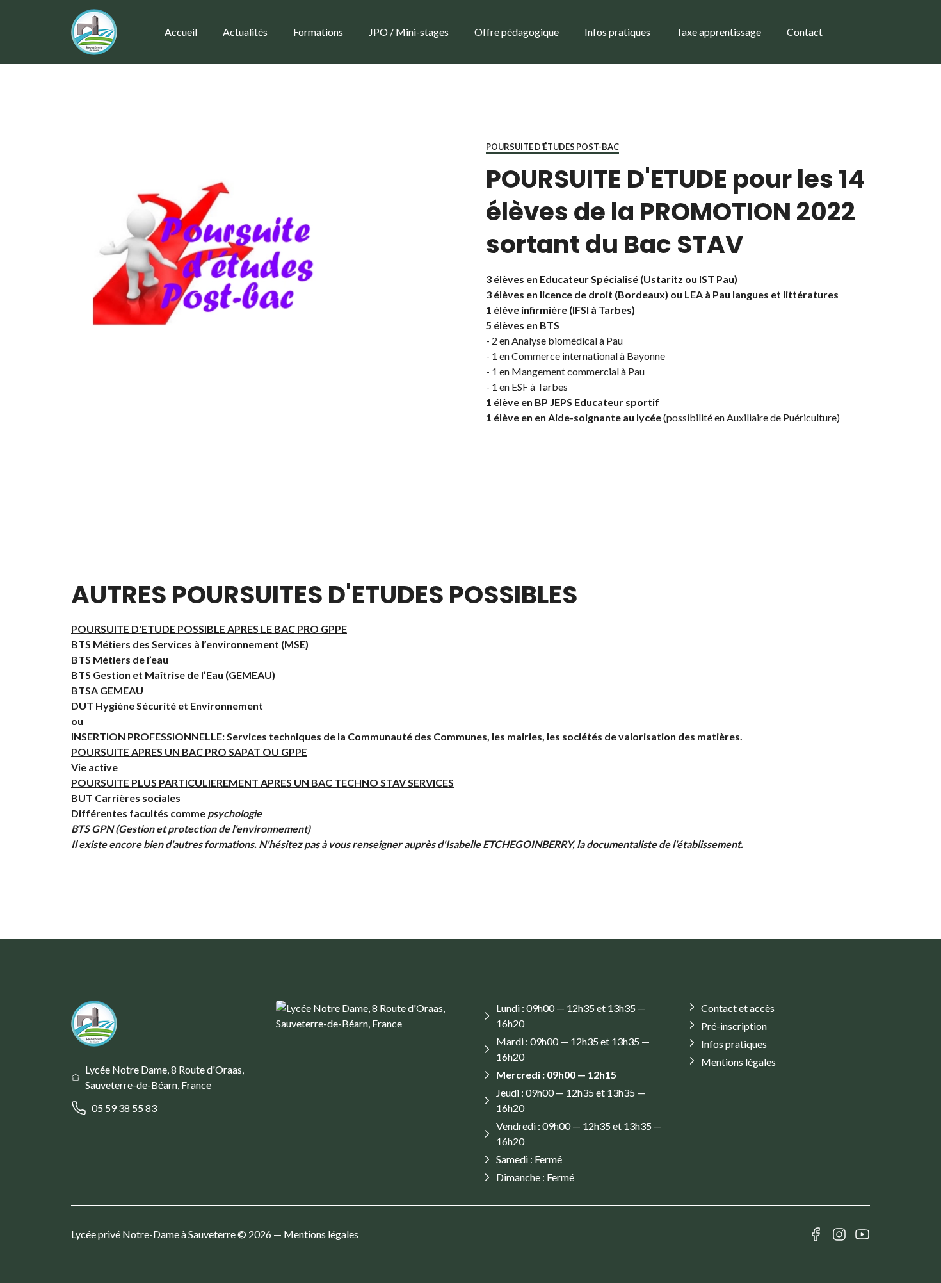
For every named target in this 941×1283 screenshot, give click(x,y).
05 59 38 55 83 (124, 1108)
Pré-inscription (734, 1026)
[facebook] (816, 1234)
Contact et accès (738, 1008)
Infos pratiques (617, 32)
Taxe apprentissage (718, 32)
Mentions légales (738, 1062)
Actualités (245, 32)
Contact (805, 32)
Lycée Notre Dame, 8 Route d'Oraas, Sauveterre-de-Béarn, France (164, 1077)
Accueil (181, 32)
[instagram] (839, 1234)
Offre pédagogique (516, 32)
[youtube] (862, 1234)
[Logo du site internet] (94, 32)
